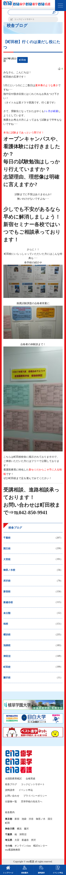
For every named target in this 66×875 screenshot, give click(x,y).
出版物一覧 (11, 801)
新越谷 (25, 840)
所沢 (33, 840)
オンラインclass (23, 845)
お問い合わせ (12, 796)
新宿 (17, 819)
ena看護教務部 (12, 850)
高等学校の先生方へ (31, 801)
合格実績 (30, 778)
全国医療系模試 (13, 778)
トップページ (8, 873)
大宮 (17, 840)
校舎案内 (24, 873)
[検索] (54, 12)
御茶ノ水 (40, 819)
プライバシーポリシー (35, 796)
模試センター (40, 845)
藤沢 (26, 828)
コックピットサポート (24, 19)
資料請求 (10, 790)
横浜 (19, 828)
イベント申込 (26, 790)
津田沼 (22, 834)
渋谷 (31, 819)
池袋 (24, 819)
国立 (50, 819)
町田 (7, 823)
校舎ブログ (11, 784)
